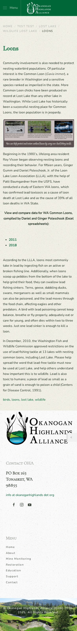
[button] (10, 8)
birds (6, 399)
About (10, 553)
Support (12, 576)
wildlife (40, 399)
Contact (12, 582)
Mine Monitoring (18, 559)
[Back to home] (38, 8)
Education (13, 570)
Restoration (15, 565)
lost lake (27, 399)
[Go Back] (72, 437)
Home (10, 547)
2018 (13, 245)
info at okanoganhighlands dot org (30, 495)
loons (16, 399)
